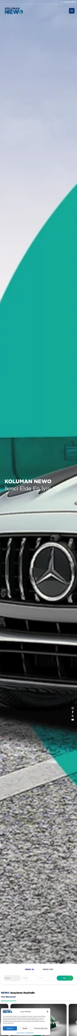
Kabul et (10, 1028)
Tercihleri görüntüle (40, 1028)
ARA (64, 978)
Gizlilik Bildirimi (30, 1032)
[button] (47, 1012)
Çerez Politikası (21, 1032)
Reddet (25, 1028)
